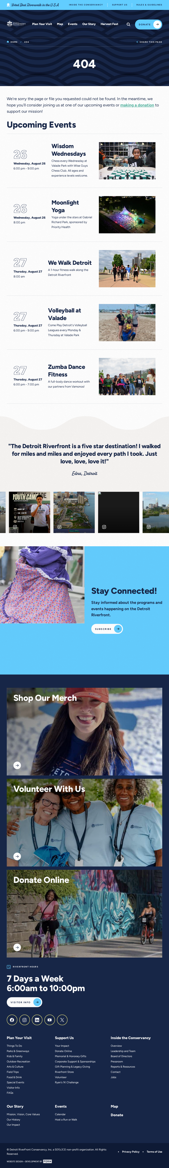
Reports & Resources (123, 1067)
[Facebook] (12, 1020)
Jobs (113, 1077)
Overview (116, 1046)
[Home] (16, 23)
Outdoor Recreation (18, 1061)
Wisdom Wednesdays (68, 150)
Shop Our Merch (45, 698)
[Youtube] (49, 1020)
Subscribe (103, 629)
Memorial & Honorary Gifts (70, 1056)
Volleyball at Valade (64, 315)
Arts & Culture (15, 1067)
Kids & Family (14, 1056)
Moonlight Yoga (65, 207)
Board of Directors (121, 1056)
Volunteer (61, 1077)
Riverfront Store (64, 1072)
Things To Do (14, 1046)
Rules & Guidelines (149, 5)
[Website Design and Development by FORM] (84, 1161)
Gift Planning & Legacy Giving (72, 1067)
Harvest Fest (109, 24)
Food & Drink (14, 1077)
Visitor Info (21, 1002)
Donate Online (41, 880)
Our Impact (13, 1125)
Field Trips (13, 1072)
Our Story (89, 24)
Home (14, 42)
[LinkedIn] (37, 1020)
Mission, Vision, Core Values (23, 1114)
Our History (13, 1120)
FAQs (10, 1093)
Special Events (15, 1082)
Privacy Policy (130, 1152)
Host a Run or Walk (66, 1120)
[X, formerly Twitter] (62, 1020)
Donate (145, 24)
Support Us (119, 5)
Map (60, 24)
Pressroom (117, 1061)
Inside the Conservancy (86, 5)
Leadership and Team (123, 1051)
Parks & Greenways (18, 1051)
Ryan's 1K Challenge (67, 1082)
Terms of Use (154, 1152)
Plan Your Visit (42, 24)
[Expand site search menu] (128, 24)
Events (72, 24)
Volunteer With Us (49, 789)
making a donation (137, 105)
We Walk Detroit (70, 263)
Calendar (60, 1114)
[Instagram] (24, 1020)
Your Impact (62, 1046)
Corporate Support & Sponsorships (75, 1061)
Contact (115, 1072)
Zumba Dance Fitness (66, 371)
